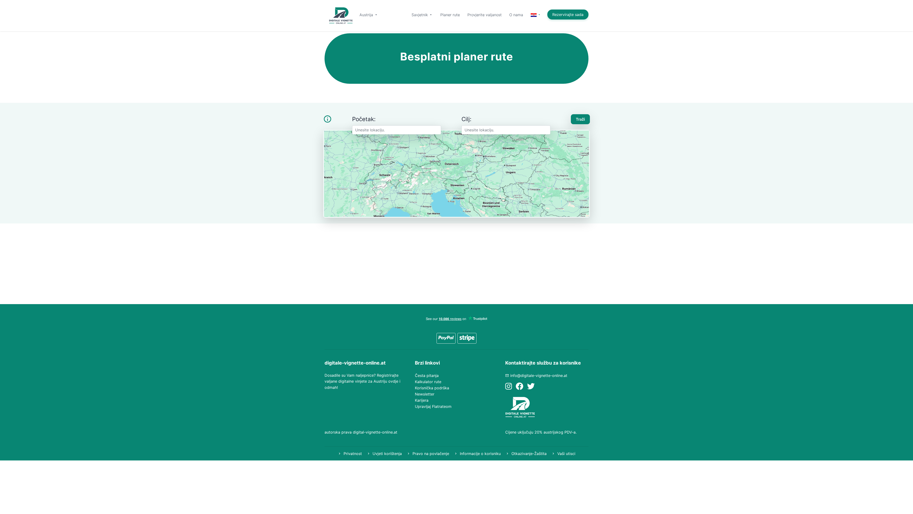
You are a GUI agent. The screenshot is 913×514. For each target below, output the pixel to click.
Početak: (364, 119)
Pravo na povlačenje (430, 453)
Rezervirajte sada (567, 14)
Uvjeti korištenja (386, 453)
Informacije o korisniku (480, 453)
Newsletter (424, 394)
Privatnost (352, 453)
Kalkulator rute (428, 381)
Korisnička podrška (432, 388)
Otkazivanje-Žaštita (528, 453)
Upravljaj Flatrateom (433, 406)
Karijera (421, 400)
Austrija (366, 14)
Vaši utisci (565, 453)
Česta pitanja (427, 375)
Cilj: (466, 119)
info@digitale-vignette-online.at (538, 375)
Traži (580, 119)
